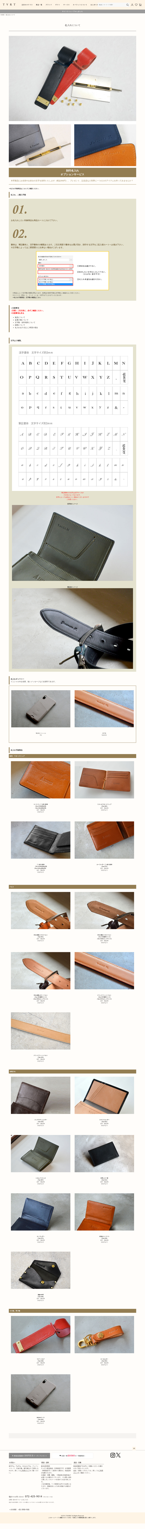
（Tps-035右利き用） (40, 806)
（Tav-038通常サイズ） (104, 937)
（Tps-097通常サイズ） (104, 997)
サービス (66, 4)
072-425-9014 (33, 1496)
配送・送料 (45, 1462)
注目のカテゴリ (27, 4)
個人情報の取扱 (24, 1509)
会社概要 (13, 1509)
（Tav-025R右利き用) (40, 866)
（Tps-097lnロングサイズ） (104, 999)
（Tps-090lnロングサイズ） (41, 999)
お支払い (12, 1462)
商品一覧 (39, 4)
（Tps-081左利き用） (40, 808)
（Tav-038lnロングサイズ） (104, 939)
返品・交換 (77, 1462)
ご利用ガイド (25, 1470)
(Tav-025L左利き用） (40, 868)
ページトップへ (134, 1448)
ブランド (49, 4)
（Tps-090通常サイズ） (41, 997)
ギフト (57, 4)
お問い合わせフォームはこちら (18, 1499)
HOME (2, 14)
